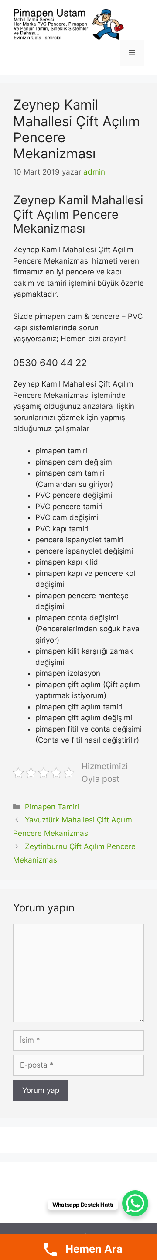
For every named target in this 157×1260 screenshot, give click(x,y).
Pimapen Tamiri (52, 806)
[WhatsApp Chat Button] (135, 1203)
